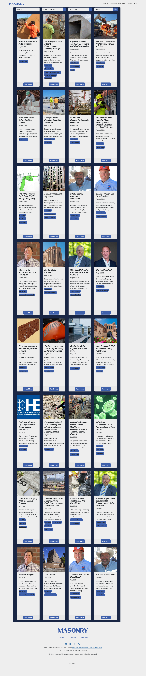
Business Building (101, 216)
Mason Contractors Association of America (87, 648)
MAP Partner (100, 66)
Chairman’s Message (102, 290)
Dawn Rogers (74, 450)
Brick (46, 72)
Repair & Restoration (50, 75)
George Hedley (101, 213)
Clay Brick (52, 217)
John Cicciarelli (101, 367)
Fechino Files (74, 218)
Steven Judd (22, 367)
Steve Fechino (100, 591)
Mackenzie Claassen (76, 520)
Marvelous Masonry (50, 292)
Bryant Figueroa (49, 367)
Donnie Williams (49, 139)
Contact (129, 3)
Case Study (99, 371)
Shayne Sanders (57, 522)
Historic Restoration (55, 72)
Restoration (48, 78)
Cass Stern (48, 210)
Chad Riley (22, 520)
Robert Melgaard (75, 291)
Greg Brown (100, 143)
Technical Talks (23, 61)
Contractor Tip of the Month (26, 295)
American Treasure (50, 214)
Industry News (75, 454)
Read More (28, 84)
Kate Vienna (48, 65)
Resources (48, 142)
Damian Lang (22, 291)
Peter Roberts (74, 63)
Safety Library (100, 147)
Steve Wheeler (101, 63)
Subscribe (121, 3)
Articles (105, 3)
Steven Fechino (75, 215)
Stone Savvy (22, 523)
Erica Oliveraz (23, 446)
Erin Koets (22, 215)
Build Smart (22, 218)
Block (72, 70)
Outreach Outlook (76, 295)
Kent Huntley (100, 286)
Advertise (113, 3)
